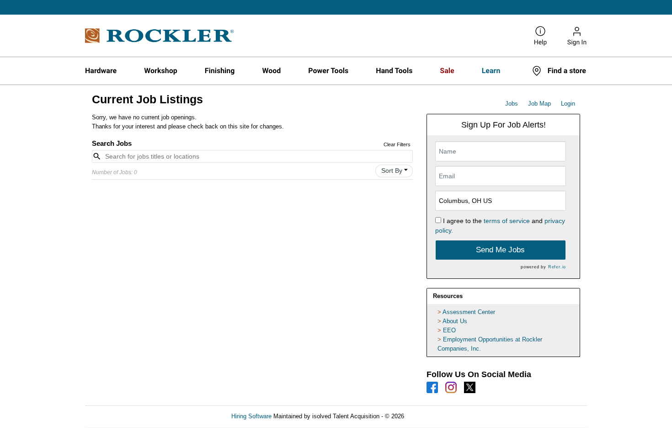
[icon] (406, 170)
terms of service (507, 220)
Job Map (539, 103)
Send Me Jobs (500, 249)
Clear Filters (397, 144)
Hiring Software (251, 416)
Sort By (391, 170)
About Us (455, 321)
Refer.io (557, 267)
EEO (449, 330)
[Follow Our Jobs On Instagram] (451, 387)
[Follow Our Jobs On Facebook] (432, 387)
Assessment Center (469, 312)
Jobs (511, 103)
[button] (394, 171)
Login (568, 103)
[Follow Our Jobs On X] (469, 387)
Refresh (431, 416)
